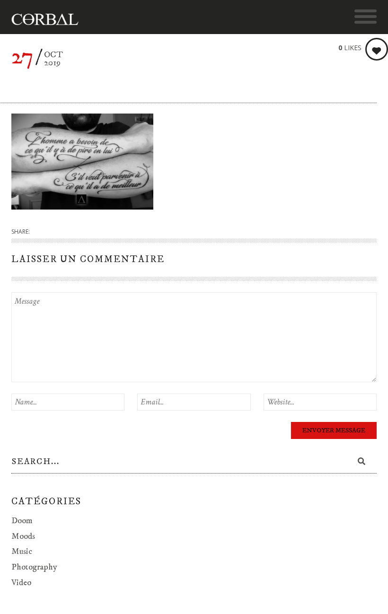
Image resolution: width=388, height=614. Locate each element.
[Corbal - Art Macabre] (49, 19)
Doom (22, 521)
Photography (34, 567)
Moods (23, 536)
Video (21, 583)
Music (21, 551)
